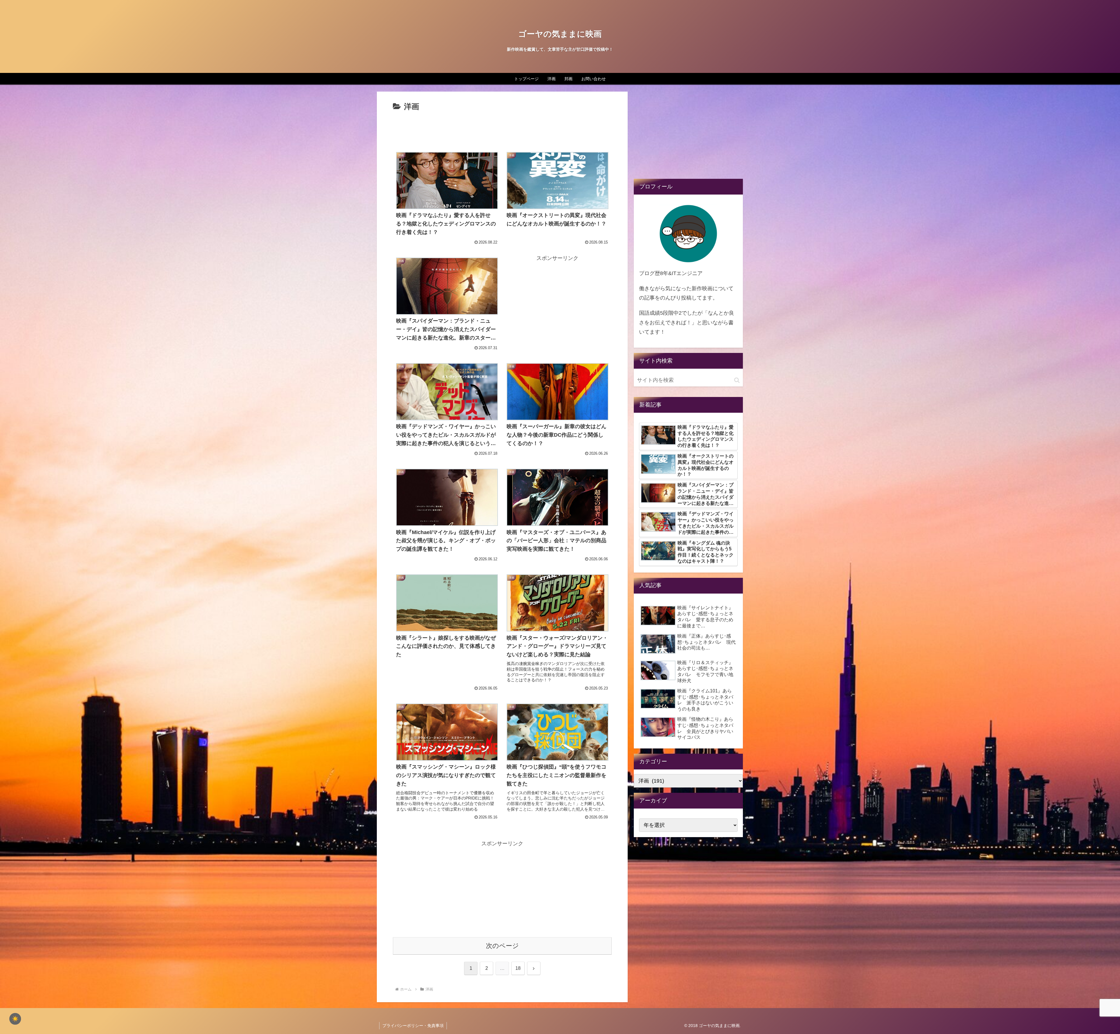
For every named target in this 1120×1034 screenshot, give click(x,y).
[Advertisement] (502, 129)
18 (518, 968)
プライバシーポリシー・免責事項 (413, 1025)
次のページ (502, 945)
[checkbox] (15, 1019)
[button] (737, 380)
